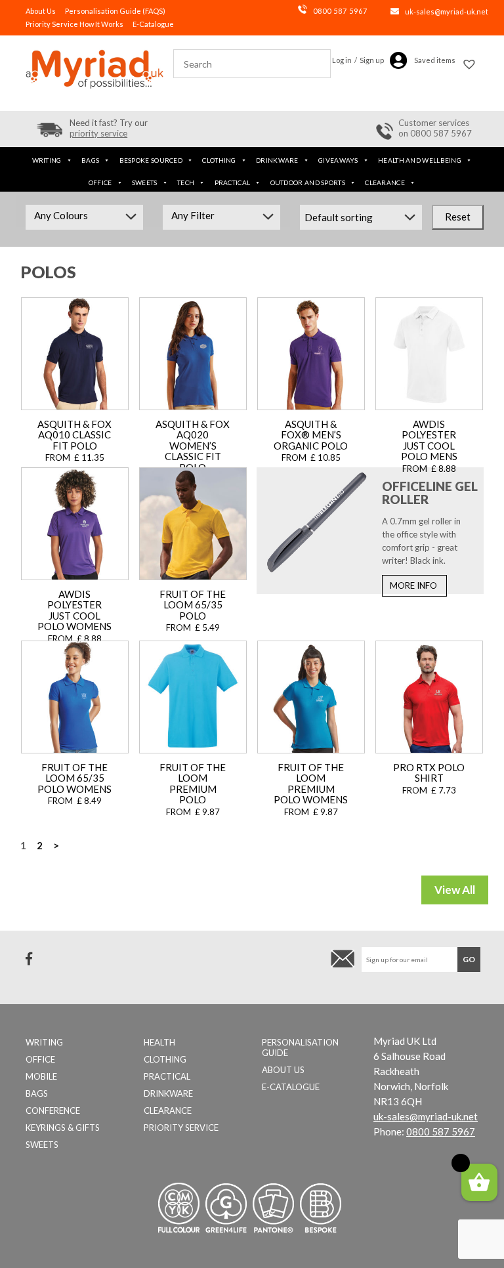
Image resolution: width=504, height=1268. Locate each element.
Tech (185, 182)
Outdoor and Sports (307, 182)
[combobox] (84, 217)
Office (100, 182)
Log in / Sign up (358, 60)
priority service (98, 133)
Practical (233, 182)
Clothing (219, 160)
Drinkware (277, 160)
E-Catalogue (153, 24)
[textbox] (84, 215)
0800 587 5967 (340, 11)
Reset (458, 216)
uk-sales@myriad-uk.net (446, 11)
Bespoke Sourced (151, 160)
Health (159, 1042)
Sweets (145, 182)
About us (283, 1070)
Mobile (41, 1076)
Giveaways (338, 160)
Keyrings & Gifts (63, 1127)
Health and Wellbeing (419, 160)
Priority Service (181, 1127)
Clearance (385, 182)
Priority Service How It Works (74, 24)
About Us (41, 11)
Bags (90, 160)
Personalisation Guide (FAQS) (115, 11)
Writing (47, 160)
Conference (53, 1110)
